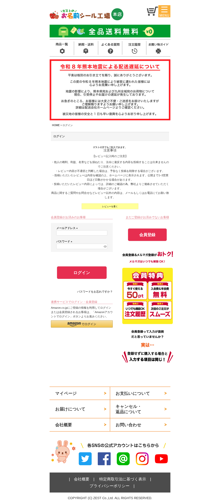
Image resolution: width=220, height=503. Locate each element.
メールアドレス (67, 228)
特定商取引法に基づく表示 (122, 479)
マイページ (66, 393)
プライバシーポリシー (109, 486)
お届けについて (70, 409)
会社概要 (63, 424)
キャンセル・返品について (129, 409)
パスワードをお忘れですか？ (95, 291)
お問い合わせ (128, 424)
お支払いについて (133, 393)
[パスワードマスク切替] (105, 246)
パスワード (65, 241)
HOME (56, 125)
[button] (82, 324)
